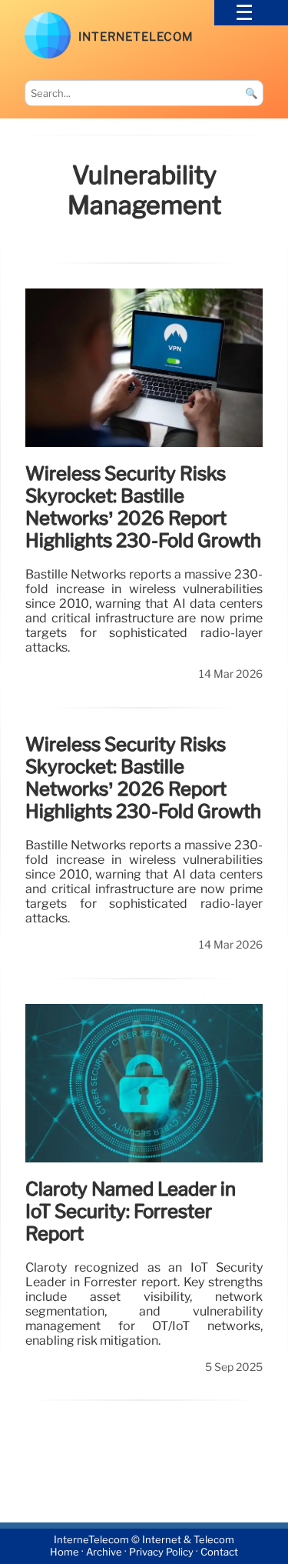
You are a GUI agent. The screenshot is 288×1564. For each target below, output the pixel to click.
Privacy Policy (161, 1553)
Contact (219, 1553)
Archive (104, 1553)
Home (64, 1553)
